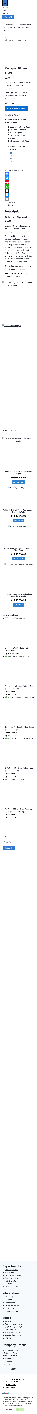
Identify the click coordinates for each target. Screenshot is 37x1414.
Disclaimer (10, 1387)
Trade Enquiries (11, 1311)
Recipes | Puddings (13, 1335)
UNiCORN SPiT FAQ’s (14, 1327)
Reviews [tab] (11, 205)
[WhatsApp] (18, 186)
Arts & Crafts (10, 1281)
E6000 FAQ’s (10, 1330)
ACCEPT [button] (19, 1409)
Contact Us (9, 1300)
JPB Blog (8, 1338)
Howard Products (12, 1272)
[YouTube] (7, 1393)
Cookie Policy (11, 1385)
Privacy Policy (12, 1382)
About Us (9, 1297)
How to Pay (10, 1308)
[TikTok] (8, 1393)
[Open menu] (5, 3)
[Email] (18, 199)
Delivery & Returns (12, 1305)
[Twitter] (18, 178)
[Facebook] (18, 174)
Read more (18, 520)
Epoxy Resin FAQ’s (12, 1332)
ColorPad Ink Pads (12, 276)
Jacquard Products (13, 1275)
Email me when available (16, 109)
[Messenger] (18, 195)
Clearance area (11, 1287)
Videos (8, 1321)
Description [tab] (12, 202)
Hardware (9, 1284)
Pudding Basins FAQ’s (14, 1324)
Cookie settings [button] (8, 1409)
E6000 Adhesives (12, 1278)
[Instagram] (5, 1393)
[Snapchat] (18, 191)
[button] (6, 38)
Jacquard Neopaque (10, 430)
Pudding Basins (11, 1270)
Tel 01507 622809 (10, 1369)
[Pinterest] (18, 182)
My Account (10, 1302)
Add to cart (18, 482)
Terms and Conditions (15, 1379)
